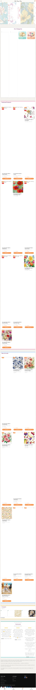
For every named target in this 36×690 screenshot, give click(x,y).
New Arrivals (4, 426)
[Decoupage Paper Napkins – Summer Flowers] (7, 335)
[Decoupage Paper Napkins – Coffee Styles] (18, 465)
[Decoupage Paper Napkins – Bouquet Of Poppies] (29, 363)
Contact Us (2, 679)
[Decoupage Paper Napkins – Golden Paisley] (7, 513)
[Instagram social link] (26, 677)
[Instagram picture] (4, 613)
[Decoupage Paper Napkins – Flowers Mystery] (7, 140)
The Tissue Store (6, 685)
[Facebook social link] (25, 677)
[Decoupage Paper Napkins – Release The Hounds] (7, 588)
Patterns (14, 372)
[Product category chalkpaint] (31, 35)
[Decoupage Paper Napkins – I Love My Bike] (29, 113)
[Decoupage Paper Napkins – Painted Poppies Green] (18, 187)
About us (2, 677)
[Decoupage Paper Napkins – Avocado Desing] (7, 390)
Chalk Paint (14, 680)
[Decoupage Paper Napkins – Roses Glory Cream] (18, 288)
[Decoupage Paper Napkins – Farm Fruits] (29, 438)
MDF (13, 679)
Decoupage (4, 175)
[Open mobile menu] (1, 1)
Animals (7, 597)
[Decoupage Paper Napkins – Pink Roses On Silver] (29, 540)
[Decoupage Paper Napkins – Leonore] (18, 540)
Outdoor (29, 121)
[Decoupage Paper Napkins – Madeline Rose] (7, 214)
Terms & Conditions (3, 680)
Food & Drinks (8, 425)
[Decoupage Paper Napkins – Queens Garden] (29, 214)
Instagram (3, 617)
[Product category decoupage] (14, 64)
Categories (15, 676)
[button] (6, 178)
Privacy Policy (3, 683)
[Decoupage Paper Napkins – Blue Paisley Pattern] (18, 363)
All (20, 175)
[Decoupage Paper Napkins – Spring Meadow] (29, 261)
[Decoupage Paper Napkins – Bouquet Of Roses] (7, 438)
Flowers (7, 175)
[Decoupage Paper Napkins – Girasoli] (18, 140)
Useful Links (3, 676)
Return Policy (3, 682)
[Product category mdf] (22, 35)
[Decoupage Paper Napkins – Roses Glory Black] (7, 288)
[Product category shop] (5, 64)
